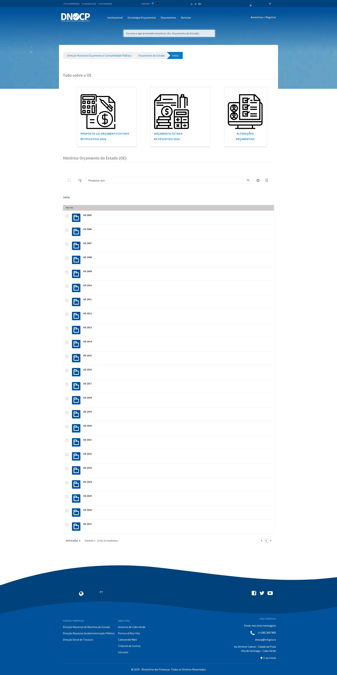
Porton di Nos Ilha (129, 633)
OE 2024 (87, 481)
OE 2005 (87, 215)
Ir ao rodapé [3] (105, 3)
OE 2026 (87, 509)
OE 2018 (87, 397)
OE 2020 (87, 425)
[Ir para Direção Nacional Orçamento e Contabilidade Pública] (75, 17)
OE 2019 (87, 411)
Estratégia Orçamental (142, 17)
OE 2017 (87, 383)
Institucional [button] (115, 17)
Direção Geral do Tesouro (78, 639)
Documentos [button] (168, 17)
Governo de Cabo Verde (131, 627)
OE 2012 (87, 313)
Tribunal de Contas (129, 646)
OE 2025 (87, 495)
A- (192, 4)
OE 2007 (87, 243)
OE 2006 (87, 229)
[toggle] (75, 180)
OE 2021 (87, 439)
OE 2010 (87, 285)
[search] (248, 180)
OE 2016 (87, 369)
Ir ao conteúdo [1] (71, 3)
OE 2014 (87, 341)
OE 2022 (87, 453)
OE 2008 (87, 257)
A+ (200, 4)
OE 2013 (87, 327)
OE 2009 (87, 271)
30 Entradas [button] (72, 540)
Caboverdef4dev (127, 639)
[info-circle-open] (258, 180)
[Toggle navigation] (94, 18)
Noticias (186, 17)
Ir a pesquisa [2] (89, 3)
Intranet (123, 652)
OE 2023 (87, 467)
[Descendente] (81, 180)
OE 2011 (87, 299)
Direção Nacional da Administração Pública (88, 633)
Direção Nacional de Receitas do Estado (86, 627)
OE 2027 (87, 524)
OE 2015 (87, 355)
